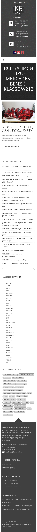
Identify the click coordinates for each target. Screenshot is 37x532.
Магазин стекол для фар (13, 487)
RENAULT (9, 343)
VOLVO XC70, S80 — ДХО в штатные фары (16, 176)
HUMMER (9, 308)
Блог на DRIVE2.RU (11, 481)
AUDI (8, 286)
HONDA (8, 305)
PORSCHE (9, 348)
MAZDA (8, 330)
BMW (8, 291)
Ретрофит (8, 405)
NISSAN (8, 338)
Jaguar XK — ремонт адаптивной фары (15, 263)
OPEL (8, 345)
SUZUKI (8, 355)
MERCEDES (10, 333)
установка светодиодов (13, 390)
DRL (29, 408)
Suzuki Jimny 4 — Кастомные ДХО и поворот (17, 172)
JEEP (7, 318)
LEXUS (8, 325)
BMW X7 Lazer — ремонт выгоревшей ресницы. (18, 209)
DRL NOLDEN (8, 408)
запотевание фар (21, 384)
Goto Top (18, 421)
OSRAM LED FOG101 (9, 381)
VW (7, 362)
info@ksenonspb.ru (16, 452)
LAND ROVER (10, 323)
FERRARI (9, 301)
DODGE (8, 298)
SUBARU (9, 353)
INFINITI (9, 313)
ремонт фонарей (20, 405)
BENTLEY (9, 288)
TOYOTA (9, 357)
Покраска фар (20, 408)
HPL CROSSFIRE (9, 399)
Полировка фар (8, 387)
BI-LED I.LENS (22, 381)
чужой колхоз (8, 415)
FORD (8, 303)
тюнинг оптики (18, 378)
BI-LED (12, 396)
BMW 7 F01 (6, 402)
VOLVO (8, 360)
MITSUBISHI (10, 335)
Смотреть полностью (12, 146)
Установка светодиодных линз (14, 393)
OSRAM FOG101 (19, 412)
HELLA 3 (25, 402)
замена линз (8, 412)
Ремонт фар (22, 396)
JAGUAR (8, 315)
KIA (7, 320)
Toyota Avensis (19, 387)
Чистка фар (21, 399)
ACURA (8, 283)
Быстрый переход (8, 464)
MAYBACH (9, 328)
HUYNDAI (9, 310)
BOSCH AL (7, 378)
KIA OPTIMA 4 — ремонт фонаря (13, 250)
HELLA (5, 396)
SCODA (8, 350)
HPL (32, 402)
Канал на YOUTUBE (11, 484)
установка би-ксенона (10, 374)
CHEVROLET (10, 296)
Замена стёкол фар (26, 374)
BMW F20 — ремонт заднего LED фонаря (16, 260)
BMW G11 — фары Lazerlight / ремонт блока (17, 229)
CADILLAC (9, 293)
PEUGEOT (9, 340)
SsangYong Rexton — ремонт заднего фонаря (17, 219)
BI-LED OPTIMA (16, 402)
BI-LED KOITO (9, 384)
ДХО (29, 393)
